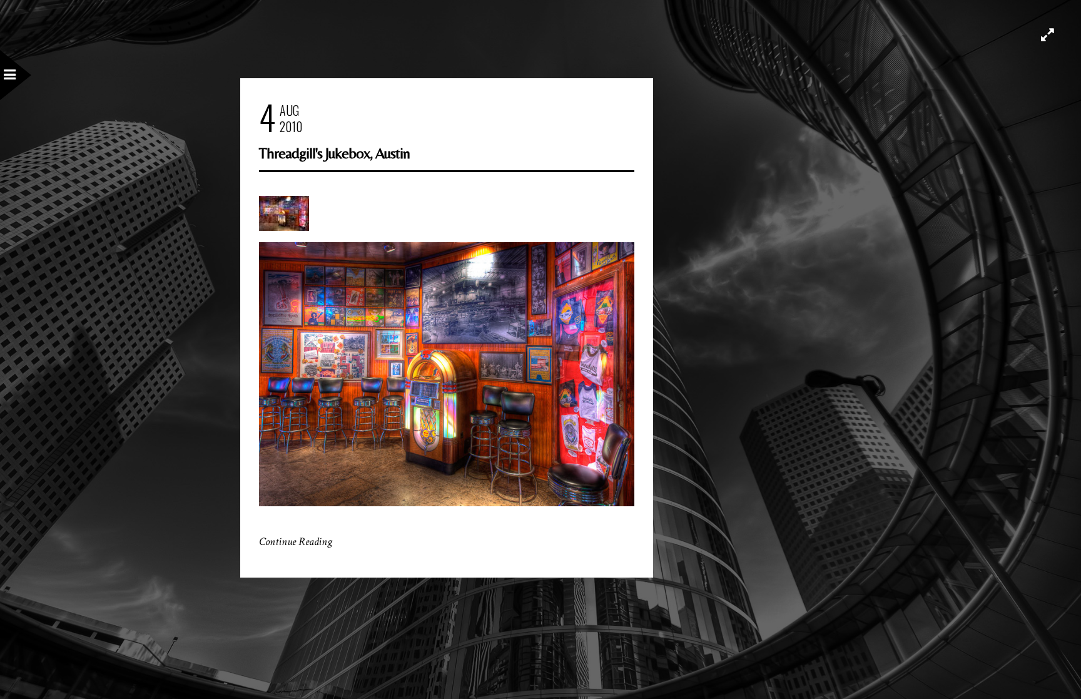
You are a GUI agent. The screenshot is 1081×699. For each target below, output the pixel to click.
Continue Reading (295, 541)
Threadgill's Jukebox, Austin (334, 153)
